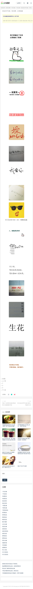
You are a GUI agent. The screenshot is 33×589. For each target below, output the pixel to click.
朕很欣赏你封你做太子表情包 (9, 563)
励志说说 (4, 503)
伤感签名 (4, 496)
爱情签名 (4, 535)
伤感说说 (4, 498)
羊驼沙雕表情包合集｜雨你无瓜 (10, 570)
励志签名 (4, 501)
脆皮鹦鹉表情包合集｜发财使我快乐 (11, 566)
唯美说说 (4, 519)
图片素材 (4, 521)
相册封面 (4, 542)
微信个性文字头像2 (22, 466)
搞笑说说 (4, 533)
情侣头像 (4, 526)
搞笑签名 (4, 528)
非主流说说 (5, 554)
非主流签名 (5, 552)
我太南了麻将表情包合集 (8, 568)
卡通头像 (4, 505)
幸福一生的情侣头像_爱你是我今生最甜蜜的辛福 (9, 404)
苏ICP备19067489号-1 (25, 586)
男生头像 (4, 540)
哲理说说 (4, 514)
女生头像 (4, 524)
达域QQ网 (8, 7)
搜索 (3, 473)
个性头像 (13, 7)
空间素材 (4, 545)
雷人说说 (4, 549)
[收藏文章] (8, 394)
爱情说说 (4, 538)
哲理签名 (4, 512)
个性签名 (4, 494)
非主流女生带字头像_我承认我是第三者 (24, 404)
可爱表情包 (5, 510)
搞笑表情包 (5, 531)
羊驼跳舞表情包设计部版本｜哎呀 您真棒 (12, 573)
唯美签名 (4, 517)
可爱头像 (4, 508)
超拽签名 (4, 547)
